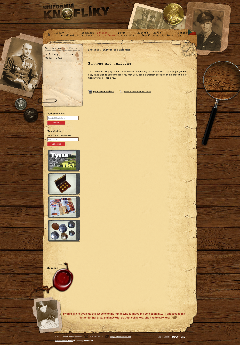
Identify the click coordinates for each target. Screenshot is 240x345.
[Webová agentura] (178, 337)
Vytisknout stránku (103, 91)
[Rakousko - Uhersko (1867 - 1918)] (63, 231)
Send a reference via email (137, 91)
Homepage (93, 50)
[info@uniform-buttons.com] (107, 337)
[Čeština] (192, 32)
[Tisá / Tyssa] (63, 161)
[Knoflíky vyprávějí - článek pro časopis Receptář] (63, 207)
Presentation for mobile (64, 341)
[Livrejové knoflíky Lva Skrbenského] (63, 184)
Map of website (164, 337)
